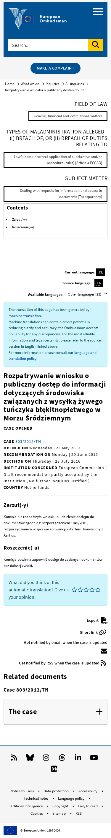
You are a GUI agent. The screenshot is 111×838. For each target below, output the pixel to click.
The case (23, 711)
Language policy (71, 798)
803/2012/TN (27, 441)
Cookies (37, 813)
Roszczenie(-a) (23, 227)
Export (93, 620)
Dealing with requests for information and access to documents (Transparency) (61, 193)
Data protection (57, 791)
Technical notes (36, 798)
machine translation (25, 315)
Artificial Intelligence (27, 806)
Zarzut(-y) (19, 219)
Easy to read (88, 806)
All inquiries (74, 83)
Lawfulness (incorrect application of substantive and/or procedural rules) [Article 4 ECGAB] (58, 159)
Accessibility (88, 791)
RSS (78, 813)
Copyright (60, 806)
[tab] (55, 712)
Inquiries (52, 83)
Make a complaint (55, 68)
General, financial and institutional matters (68, 115)
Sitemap (59, 813)
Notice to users (22, 791)
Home (10, 83)
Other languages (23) (85, 294)
